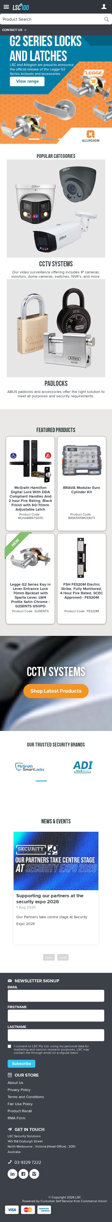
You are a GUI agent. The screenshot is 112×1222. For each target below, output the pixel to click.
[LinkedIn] (12, 1174)
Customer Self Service (57, 1201)
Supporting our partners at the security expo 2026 (49, 898)
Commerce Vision (94, 1201)
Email (13, 987)
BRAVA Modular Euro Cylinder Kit (81, 489)
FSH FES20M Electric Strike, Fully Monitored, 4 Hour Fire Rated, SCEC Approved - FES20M (81, 590)
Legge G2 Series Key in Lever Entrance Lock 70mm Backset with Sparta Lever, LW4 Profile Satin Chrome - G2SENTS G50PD (30, 595)
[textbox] (50, 19)
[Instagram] (34, 1174)
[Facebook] (23, 1174)
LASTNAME (17, 1027)
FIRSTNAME (17, 1007)
